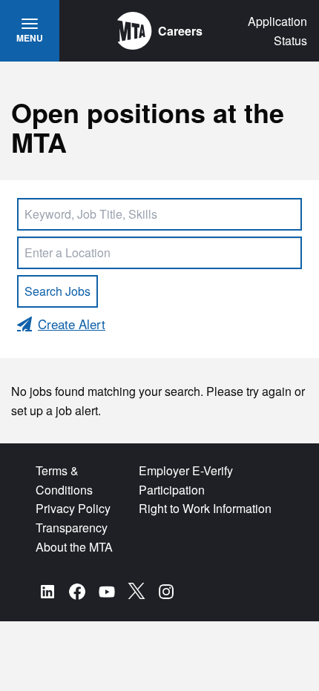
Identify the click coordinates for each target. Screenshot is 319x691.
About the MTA (74, 546)
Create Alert (71, 323)
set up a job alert (54, 410)
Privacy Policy (73, 508)
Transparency (72, 527)
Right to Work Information (205, 508)
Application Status (277, 31)
